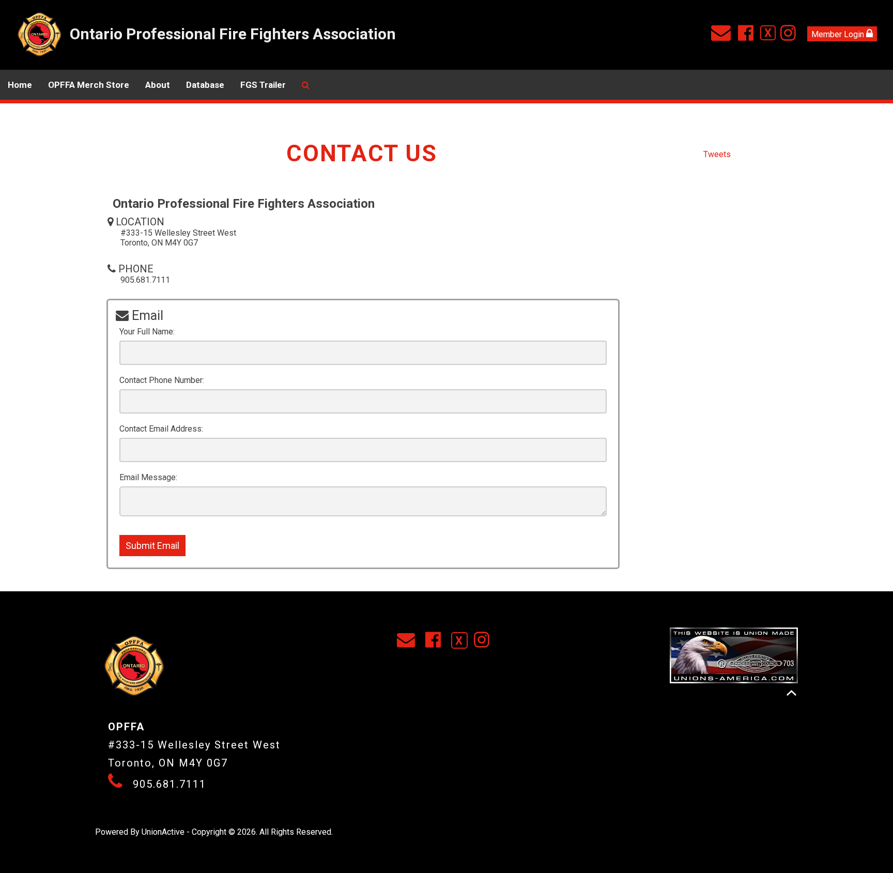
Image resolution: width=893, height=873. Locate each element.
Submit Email (152, 545)
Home (20, 85)
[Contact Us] (723, 36)
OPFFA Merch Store (88, 85)
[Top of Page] (791, 693)
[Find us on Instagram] (790, 36)
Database (205, 85)
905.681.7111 (169, 784)
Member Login (838, 34)
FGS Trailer (263, 85)
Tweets (717, 154)
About (157, 85)
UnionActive (163, 832)
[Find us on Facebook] (748, 36)
